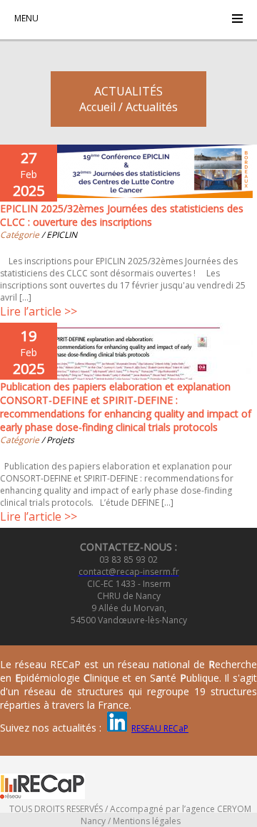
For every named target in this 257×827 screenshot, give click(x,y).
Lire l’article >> (38, 311)
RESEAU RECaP (159, 728)
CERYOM (234, 809)
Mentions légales (147, 821)
